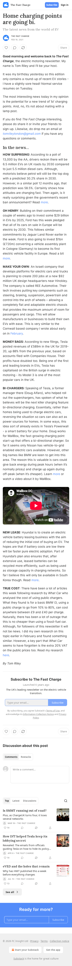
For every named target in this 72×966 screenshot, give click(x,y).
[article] (36, 819)
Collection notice (59, 941)
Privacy (34, 941)
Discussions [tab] (29, 800)
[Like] (6, 47)
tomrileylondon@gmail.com (22, 133)
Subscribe (51, 4)
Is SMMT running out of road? (24, 811)
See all (10, 892)
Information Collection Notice (38, 714)
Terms (44, 941)
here (6, 655)
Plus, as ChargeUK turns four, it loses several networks (25, 816)
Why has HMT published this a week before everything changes (24, 872)
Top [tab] (7, 800)
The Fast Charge (20, 36)
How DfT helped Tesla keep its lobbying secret (25, 838)
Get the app (53, 949)
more (44, 202)
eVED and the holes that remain (26, 866)
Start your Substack (27, 949)
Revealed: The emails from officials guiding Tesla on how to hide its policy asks (26, 846)
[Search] (65, 800)
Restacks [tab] (26, 756)
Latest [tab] (16, 800)
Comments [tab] (11, 756)
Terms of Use (53, 710)
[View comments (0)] (14, 47)
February (16, 333)
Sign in (65, 4)
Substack (18, 958)
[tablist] (18, 756)
